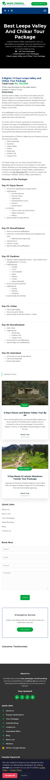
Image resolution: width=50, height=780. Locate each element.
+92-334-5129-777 (39, 4)
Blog (4, 526)
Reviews (9, 744)
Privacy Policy (16, 770)
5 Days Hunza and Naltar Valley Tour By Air (25, 413)
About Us (6, 509)
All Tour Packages (27, 51)
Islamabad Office (13, 731)
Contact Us (6, 531)
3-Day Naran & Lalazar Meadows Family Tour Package (25, 477)
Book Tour (25, 434)
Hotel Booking (8, 522)
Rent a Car (6, 514)
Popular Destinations (15, 715)
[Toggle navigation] (44, 11)
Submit (25, 597)
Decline (24, 775)
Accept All (10, 775)
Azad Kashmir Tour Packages (26, 54)
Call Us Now (25, 629)
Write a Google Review (16, 748)
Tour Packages (8, 518)
